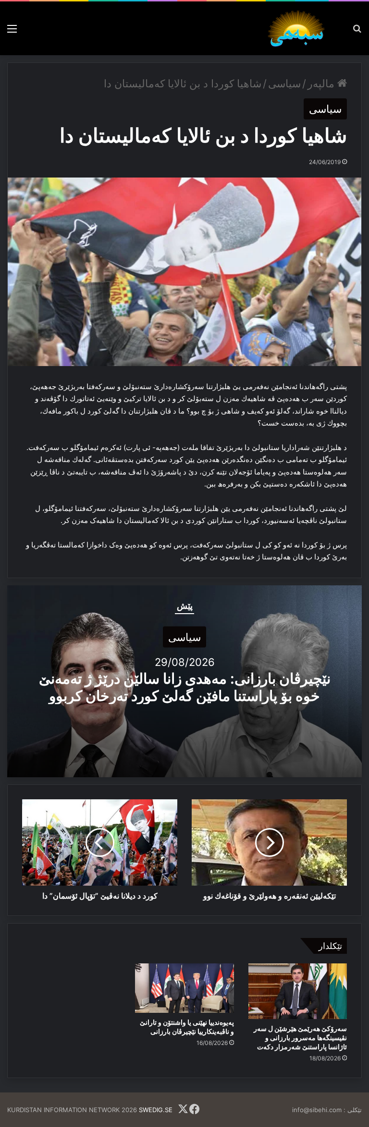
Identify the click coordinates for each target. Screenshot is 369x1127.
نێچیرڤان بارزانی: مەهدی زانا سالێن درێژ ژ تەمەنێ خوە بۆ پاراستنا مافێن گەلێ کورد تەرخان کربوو (185, 686)
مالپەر (322, 83)
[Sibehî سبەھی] (298, 28)
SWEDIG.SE (155, 1110)
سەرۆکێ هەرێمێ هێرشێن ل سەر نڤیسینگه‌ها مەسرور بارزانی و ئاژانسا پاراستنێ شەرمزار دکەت (300, 1037)
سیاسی (284, 83)
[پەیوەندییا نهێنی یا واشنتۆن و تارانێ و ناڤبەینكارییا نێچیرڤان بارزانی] (184, 988)
